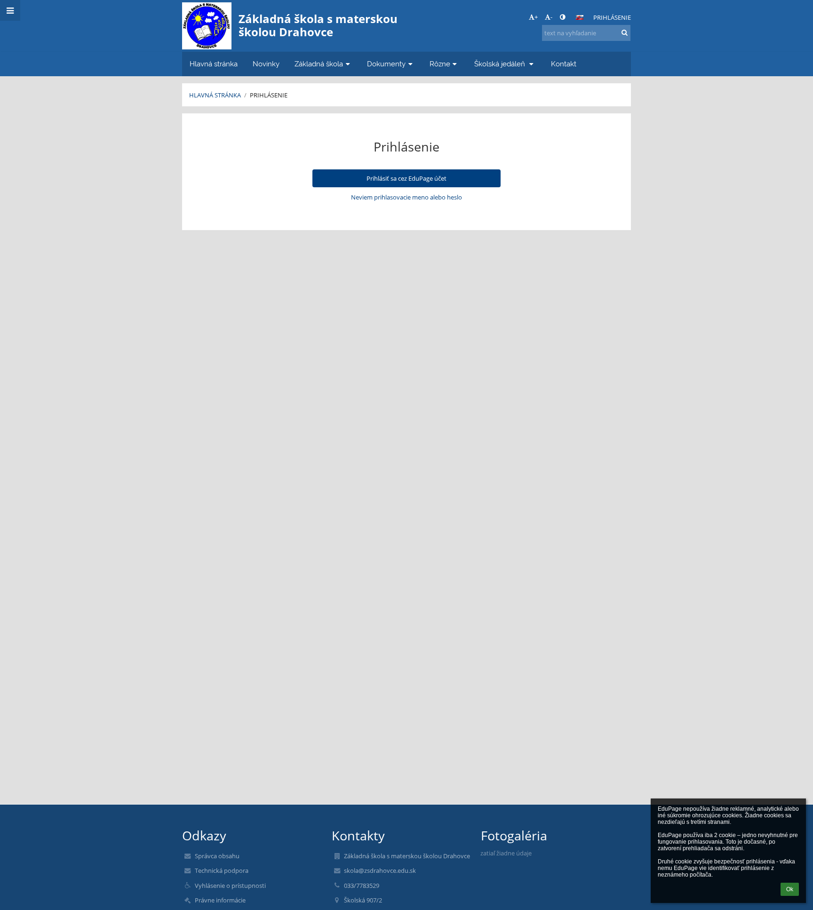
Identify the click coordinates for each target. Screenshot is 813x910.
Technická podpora (221, 870)
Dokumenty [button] (386, 64)
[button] (562, 17)
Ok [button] (789, 889)
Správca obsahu (217, 856)
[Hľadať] (624, 32)
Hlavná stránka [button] (214, 64)
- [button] (551, 17)
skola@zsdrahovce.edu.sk (380, 870)
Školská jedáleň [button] (500, 64)
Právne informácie (220, 900)
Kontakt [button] (563, 64)
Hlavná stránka (215, 95)
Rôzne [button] (440, 64)
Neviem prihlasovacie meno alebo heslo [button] (406, 197)
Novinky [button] (266, 64)
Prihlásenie (612, 17)
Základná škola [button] (319, 64)
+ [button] (536, 17)
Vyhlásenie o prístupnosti (230, 885)
